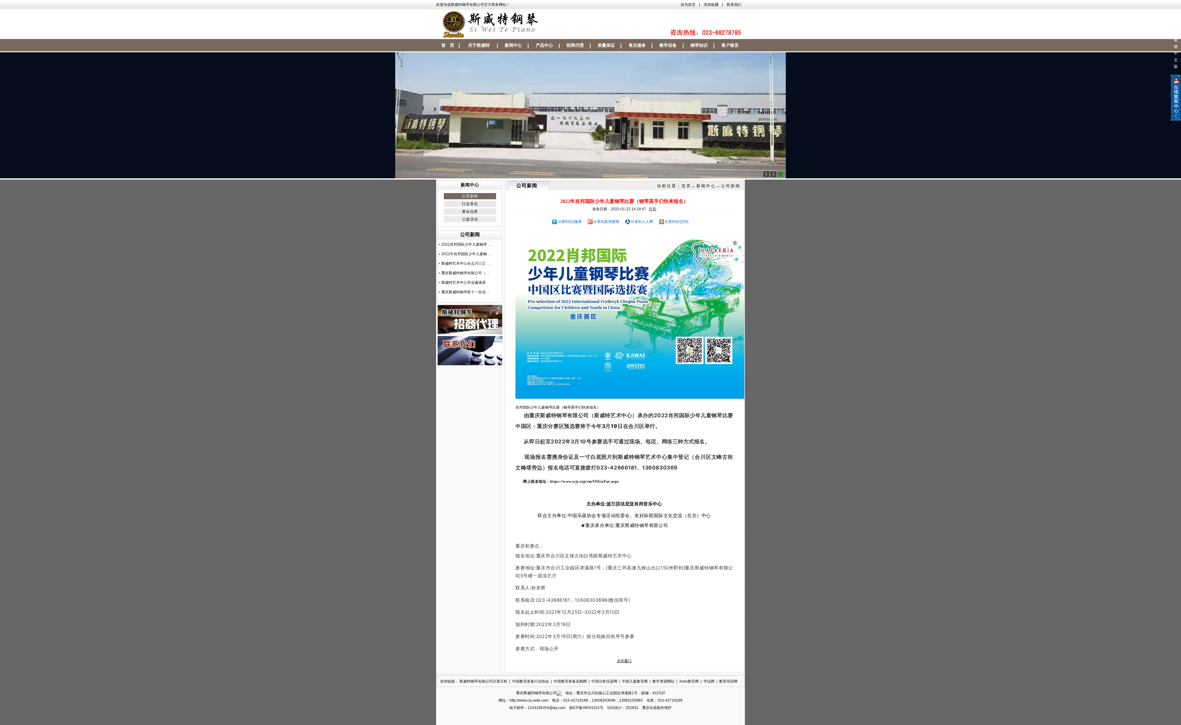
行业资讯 (470, 204)
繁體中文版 (1176, 53)
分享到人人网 (642, 222)
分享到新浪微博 (606, 222)
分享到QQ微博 (570, 222)
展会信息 (470, 211)
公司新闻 (470, 196)
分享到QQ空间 (677, 222)
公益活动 (470, 219)
